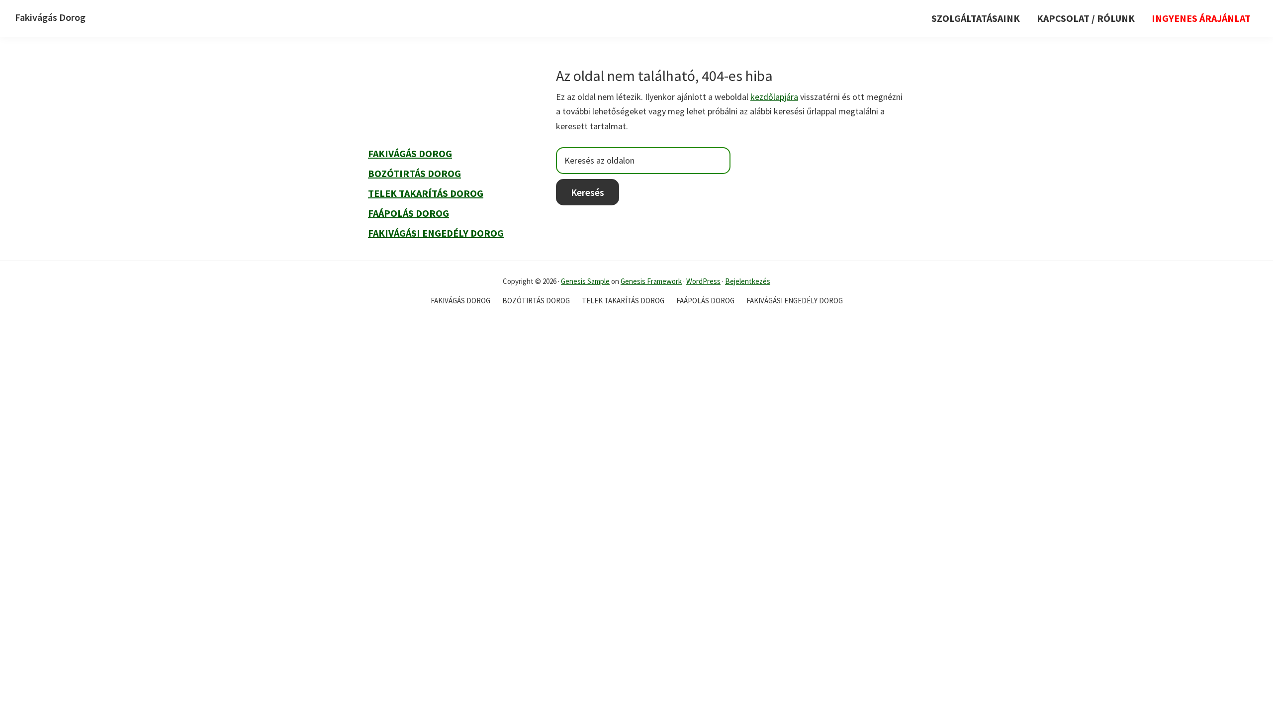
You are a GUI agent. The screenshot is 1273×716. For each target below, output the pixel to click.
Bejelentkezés (747, 281)
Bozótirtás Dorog (414, 173)
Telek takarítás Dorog (425, 193)
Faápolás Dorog (408, 213)
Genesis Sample (585, 281)
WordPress (703, 281)
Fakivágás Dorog (50, 17)
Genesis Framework (651, 281)
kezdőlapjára (774, 96)
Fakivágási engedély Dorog (436, 233)
